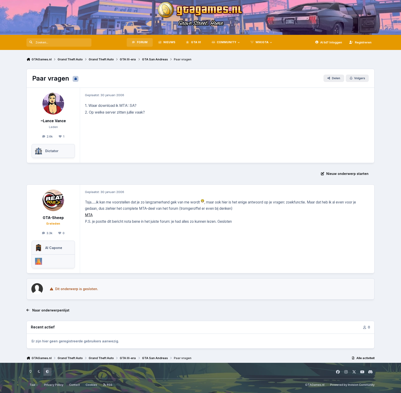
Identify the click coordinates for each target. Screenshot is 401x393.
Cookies (91, 384)
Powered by (352, 384)
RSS (109, 384)
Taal (32, 384)
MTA (89, 215)
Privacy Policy (53, 384)
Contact (74, 384)
